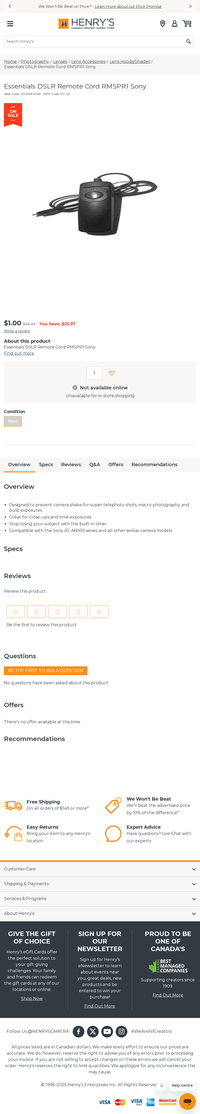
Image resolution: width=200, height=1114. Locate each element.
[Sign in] (175, 23)
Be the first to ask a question (45, 670)
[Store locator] (162, 23)
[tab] (19, 465)
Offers (115, 464)
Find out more (19, 353)
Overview (19, 464)
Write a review (17, 331)
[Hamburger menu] (10, 23)
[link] (13, 805)
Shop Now (32, 998)
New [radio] (13, 421)
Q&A (94, 464)
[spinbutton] (94, 373)
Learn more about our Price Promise (128, 6)
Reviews (71, 464)
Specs (46, 464)
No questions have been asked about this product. (56, 682)
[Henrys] (87, 23)
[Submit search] (188, 41)
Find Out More (99, 1006)
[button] (9, 6)
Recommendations (154, 464)
